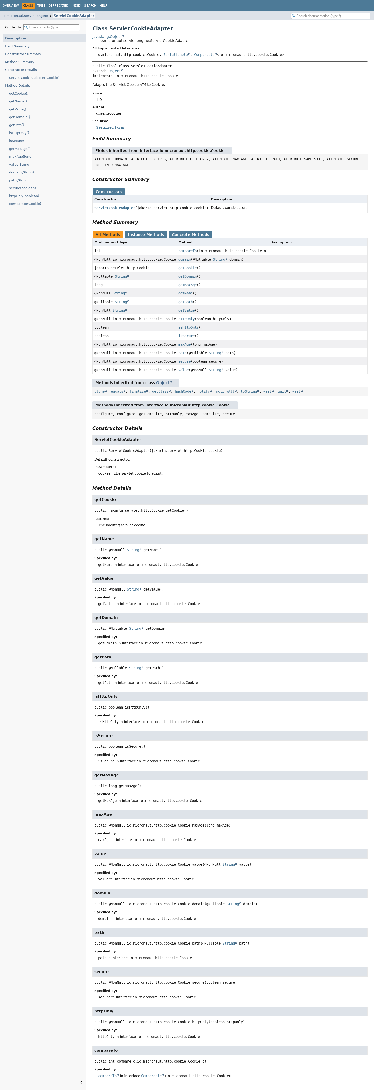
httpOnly (186, 319)
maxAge (184, 344)
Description (15, 38)
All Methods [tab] (108, 235)
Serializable (175, 55)
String (219, 259)
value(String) (20, 164)
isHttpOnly (188, 327)
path (182, 353)
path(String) (19, 180)
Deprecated (58, 5)
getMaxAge (187, 285)
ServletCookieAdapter (74, 16)
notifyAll (225, 391)
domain (184, 259)
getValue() (17, 109)
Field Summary (17, 46)
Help (103, 5)
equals (117, 391)
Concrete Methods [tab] (190, 235)
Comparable (204, 55)
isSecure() (17, 141)
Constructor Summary (23, 54)
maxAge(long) (21, 156)
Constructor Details (21, 70)
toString (249, 391)
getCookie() (18, 93)
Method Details (17, 85)
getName (185, 293)
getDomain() (19, 117)
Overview (11, 5)
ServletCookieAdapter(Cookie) (34, 78)
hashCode (183, 391)
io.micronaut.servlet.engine (25, 16)
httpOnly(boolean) (24, 196)
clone (99, 391)
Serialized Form (110, 127)
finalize (138, 391)
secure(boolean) (22, 188)
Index (76, 5)
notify (203, 391)
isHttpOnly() (19, 133)
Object (115, 71)
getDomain (187, 276)
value (183, 370)
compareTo (187, 251)
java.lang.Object (107, 37)
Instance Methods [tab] (146, 235)
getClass (160, 391)
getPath (185, 302)
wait (267, 391)
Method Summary (19, 62)
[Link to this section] (135, 138)
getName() (18, 101)
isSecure (186, 336)
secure (184, 361)
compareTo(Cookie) (25, 204)
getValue (186, 310)
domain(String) (21, 172)
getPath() (16, 125)
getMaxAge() (19, 149)
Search (90, 5)
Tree (41, 5)
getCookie (187, 268)
